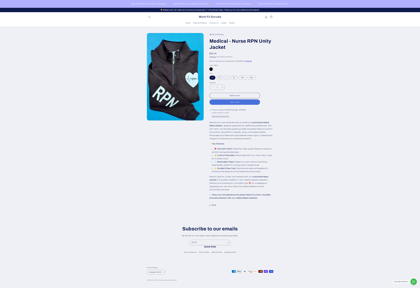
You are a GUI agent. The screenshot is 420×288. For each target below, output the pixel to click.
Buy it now (234, 102)
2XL (242, 77)
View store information (220, 116)
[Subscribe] (228, 242)
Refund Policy (217, 252)
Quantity (212, 83)
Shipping (212, 57)
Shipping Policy (230, 252)
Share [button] (214, 205)
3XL (251, 77)
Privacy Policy (204, 252)
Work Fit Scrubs (157, 280)
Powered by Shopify (170, 280)
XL (234, 77)
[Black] (211, 69)
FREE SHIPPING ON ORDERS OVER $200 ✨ (146, 4)
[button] (149, 16)
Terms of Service (190, 252)
